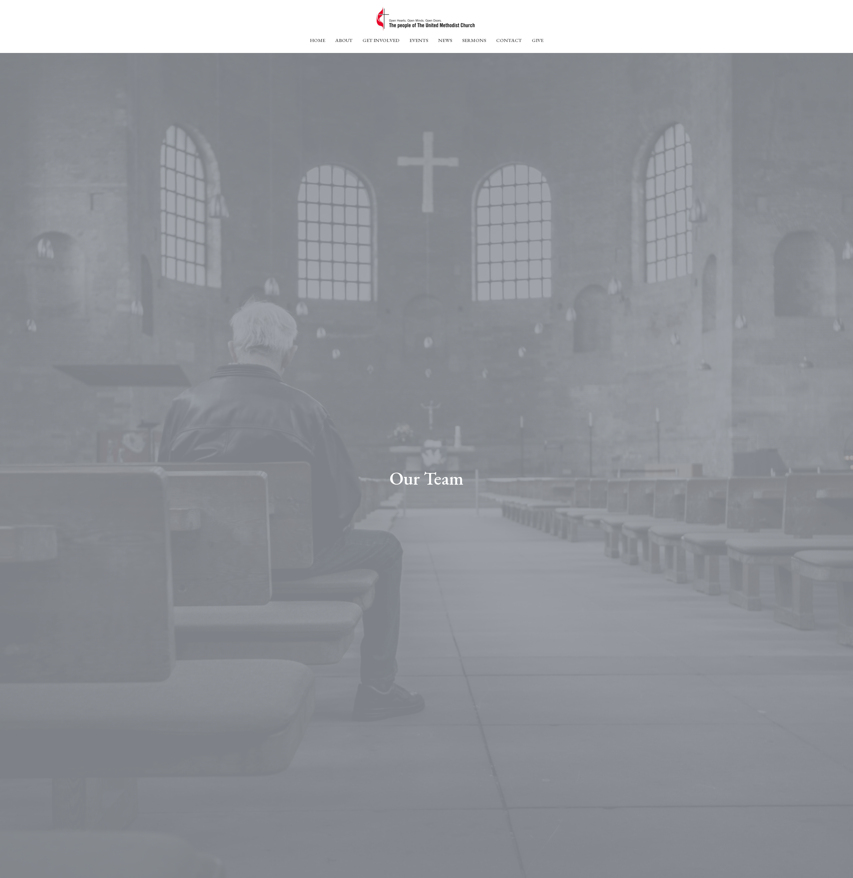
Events (419, 40)
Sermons (474, 40)
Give (537, 40)
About (344, 40)
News (445, 40)
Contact (509, 40)
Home (317, 40)
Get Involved (381, 40)
